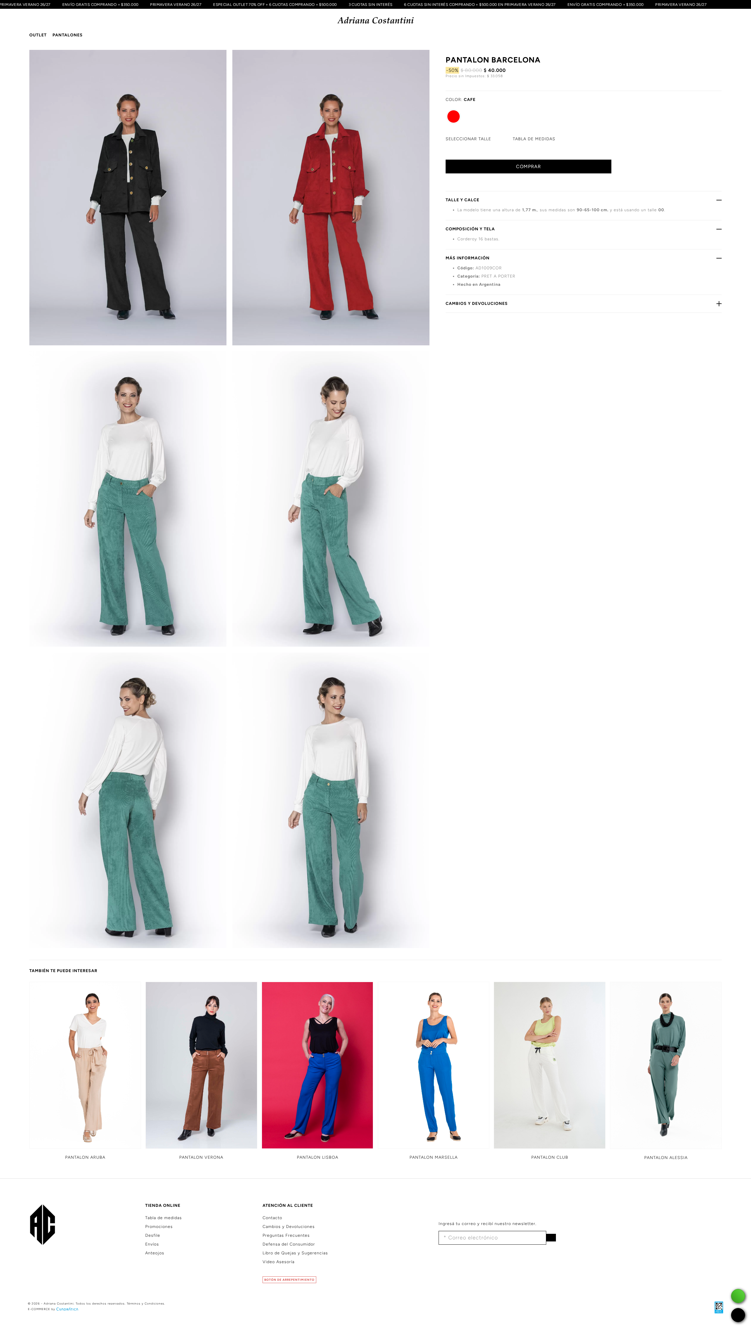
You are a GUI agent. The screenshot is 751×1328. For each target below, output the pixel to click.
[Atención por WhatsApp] (738, 1296)
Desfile (152, 1235)
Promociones (159, 1226)
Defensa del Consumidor (289, 1244)
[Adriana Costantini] (375, 20)
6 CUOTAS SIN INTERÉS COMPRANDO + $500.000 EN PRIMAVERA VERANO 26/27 (500, 4)
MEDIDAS (534, 138)
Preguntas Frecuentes (286, 1235)
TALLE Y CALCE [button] (462, 199)
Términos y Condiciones (145, 1303)
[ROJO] (453, 116)
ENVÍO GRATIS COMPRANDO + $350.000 (120, 4)
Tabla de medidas (163, 1217)
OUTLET (38, 35)
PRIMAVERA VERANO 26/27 (195, 4)
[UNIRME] (551, 1237)
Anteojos (154, 1253)
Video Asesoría (279, 1261)
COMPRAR (528, 166)
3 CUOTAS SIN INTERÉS (390, 4)
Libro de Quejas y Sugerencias (295, 1253)
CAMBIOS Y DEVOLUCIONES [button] (477, 303)
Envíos (152, 1244)
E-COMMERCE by (41, 1309)
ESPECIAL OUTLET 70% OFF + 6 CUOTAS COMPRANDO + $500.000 (294, 4)
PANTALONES (68, 35)
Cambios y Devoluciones (289, 1226)
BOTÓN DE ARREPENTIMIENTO (289, 1280)
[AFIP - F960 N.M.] (716, 1307)
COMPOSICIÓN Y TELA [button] (470, 229)
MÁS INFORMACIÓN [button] (468, 258)
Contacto (272, 1217)
